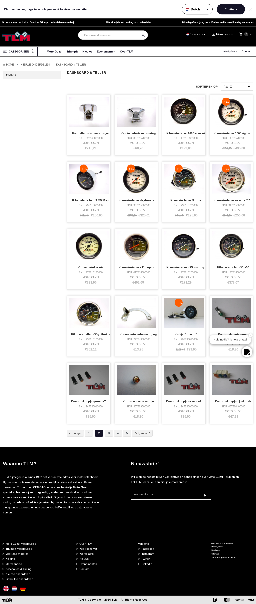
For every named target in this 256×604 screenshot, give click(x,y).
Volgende (141, 433)
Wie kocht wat (88, 548)
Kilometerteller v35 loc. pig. (185, 267)
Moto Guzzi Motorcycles (21, 543)
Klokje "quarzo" (186, 334)
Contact (246, 51)
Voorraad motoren (17, 553)
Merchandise (14, 564)
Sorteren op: (207, 86)
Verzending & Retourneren (223, 557)
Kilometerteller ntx (91, 267)
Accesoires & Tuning (18, 569)
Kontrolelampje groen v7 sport (92, 401)
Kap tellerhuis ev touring (138, 133)
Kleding (10, 558)
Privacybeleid (217, 546)
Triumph (72, 51)
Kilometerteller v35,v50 (233, 267)
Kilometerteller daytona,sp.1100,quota (145, 200)
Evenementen (106, 51)
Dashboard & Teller (71, 64)
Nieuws (87, 51)
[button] (247, 352)
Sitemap (215, 554)
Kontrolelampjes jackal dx (233, 401)
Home (10, 64)
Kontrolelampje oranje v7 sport (188, 401)
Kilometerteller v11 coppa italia (140, 267)
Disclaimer (216, 550)
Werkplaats (230, 51)
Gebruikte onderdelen (19, 579)
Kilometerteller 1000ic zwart (185, 133)
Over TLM (126, 51)
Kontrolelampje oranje (138, 401)
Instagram (147, 553)
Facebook (147, 548)
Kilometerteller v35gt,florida (90, 334)
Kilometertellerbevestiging (138, 334)
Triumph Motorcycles (19, 548)
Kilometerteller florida (185, 200)
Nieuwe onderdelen (18, 574)
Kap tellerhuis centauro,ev (91, 133)
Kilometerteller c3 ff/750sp (90, 200)
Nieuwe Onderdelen (35, 64)
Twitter (145, 558)
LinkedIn (146, 564)
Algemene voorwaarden (222, 543)
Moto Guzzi (54, 51)
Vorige (76, 433)
